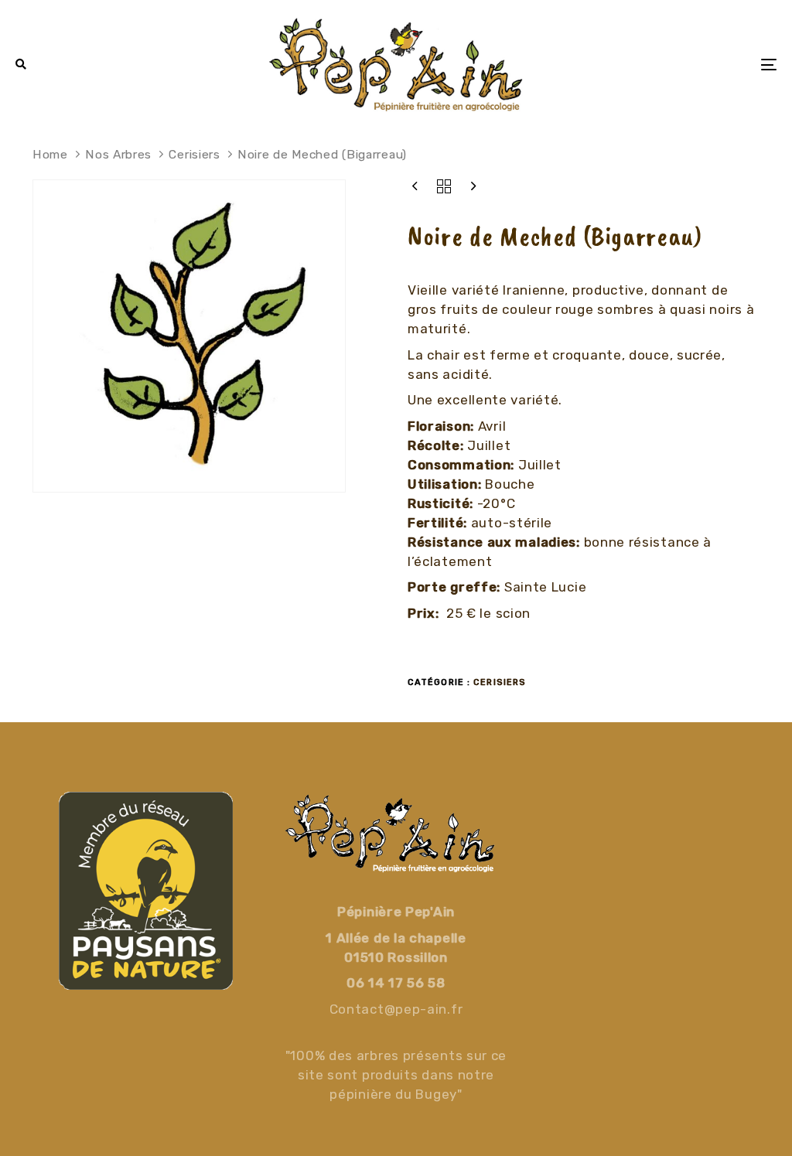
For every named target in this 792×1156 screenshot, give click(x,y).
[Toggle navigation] (650, 64)
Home (50, 154)
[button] (21, 64)
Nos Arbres (118, 154)
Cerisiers (194, 154)
